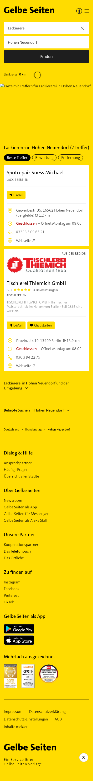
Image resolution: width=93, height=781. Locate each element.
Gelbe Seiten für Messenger (26, 513)
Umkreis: (15, 74)
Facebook (12, 589)
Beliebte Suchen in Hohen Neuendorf (34, 410)
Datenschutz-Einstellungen (26, 719)
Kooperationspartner (21, 544)
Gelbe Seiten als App (20, 507)
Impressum (13, 711)
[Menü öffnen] (86, 11)
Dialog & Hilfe (18, 453)
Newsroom (13, 500)
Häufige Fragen (16, 469)
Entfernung (70, 157)
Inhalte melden (16, 726)
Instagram (12, 582)
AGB (58, 719)
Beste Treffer (17, 157)
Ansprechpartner (18, 463)
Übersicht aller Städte (21, 476)
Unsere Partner (19, 534)
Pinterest (11, 595)
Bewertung (44, 157)
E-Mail (18, 195)
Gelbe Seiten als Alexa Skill (25, 520)
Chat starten (43, 325)
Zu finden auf (18, 572)
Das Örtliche (14, 558)
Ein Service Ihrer (23, 761)
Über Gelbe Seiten (22, 490)
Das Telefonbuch (17, 551)
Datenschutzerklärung (47, 711)
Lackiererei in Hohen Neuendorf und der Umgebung (36, 386)
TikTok (9, 602)
